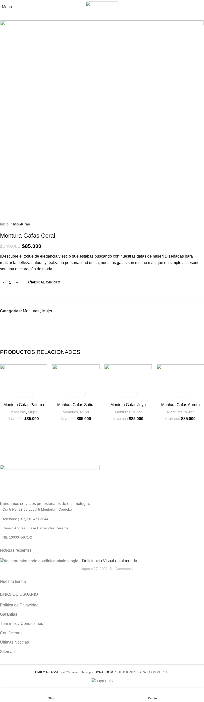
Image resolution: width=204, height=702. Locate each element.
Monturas (21, 224)
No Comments (121, 569)
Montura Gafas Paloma (23, 405)
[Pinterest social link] (15, 320)
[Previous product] (191, 224)
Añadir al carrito (43, 282)
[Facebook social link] (4, 320)
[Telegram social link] (27, 320)
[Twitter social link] (10, 320)
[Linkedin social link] (21, 320)
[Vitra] (25, 437)
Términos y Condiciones (21, 623)
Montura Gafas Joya (128, 405)
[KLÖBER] (178, 437)
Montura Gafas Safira (76, 405)
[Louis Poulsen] (127, 437)
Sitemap (7, 651)
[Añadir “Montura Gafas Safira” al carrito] (71, 392)
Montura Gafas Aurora (180, 405)
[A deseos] (28, 392)
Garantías (8, 614)
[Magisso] (76, 437)
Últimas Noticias (14, 642)
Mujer (47, 311)
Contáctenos (11, 633)
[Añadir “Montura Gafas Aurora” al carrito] (176, 392)
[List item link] (102, 509)
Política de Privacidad (19, 605)
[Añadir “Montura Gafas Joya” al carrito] (123, 392)
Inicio (4, 224)
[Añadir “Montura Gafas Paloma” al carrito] (19, 392)
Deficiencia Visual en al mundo (109, 561)
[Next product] (201, 224)
